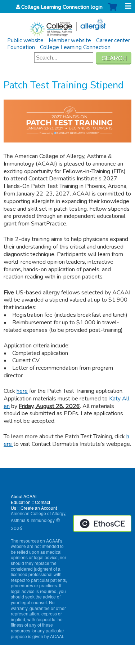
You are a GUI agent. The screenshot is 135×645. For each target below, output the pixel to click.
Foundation (21, 47)
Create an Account (39, 508)
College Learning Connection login (62, 6)
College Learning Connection (75, 47)
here (22, 391)
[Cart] (112, 10)
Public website (25, 40)
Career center (113, 40)
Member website (70, 40)
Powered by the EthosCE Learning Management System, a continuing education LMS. (102, 523)
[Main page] (67, 25)
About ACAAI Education (23, 499)
